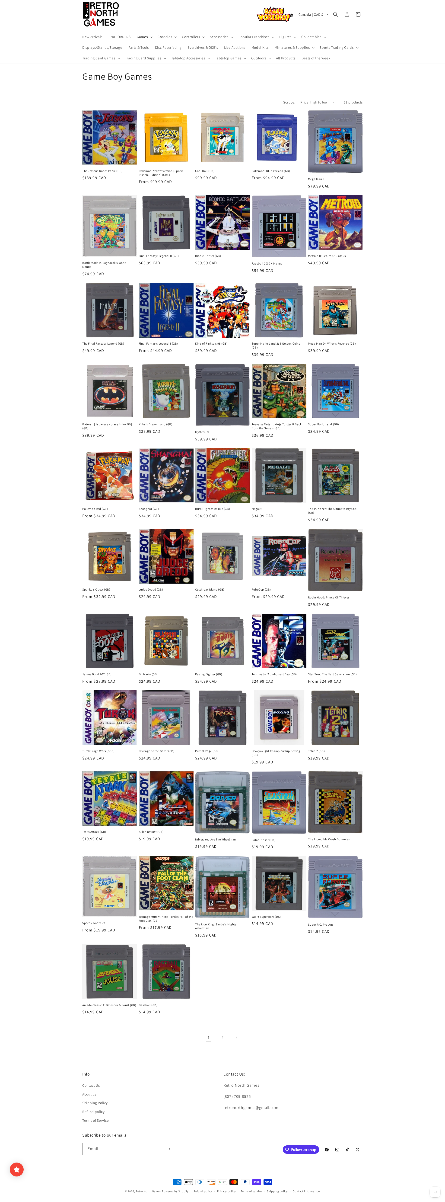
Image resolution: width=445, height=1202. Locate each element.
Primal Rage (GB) (207, 751)
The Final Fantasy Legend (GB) (103, 344)
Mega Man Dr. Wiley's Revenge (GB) (332, 344)
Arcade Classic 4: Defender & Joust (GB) (109, 1005)
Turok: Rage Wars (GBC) (98, 751)
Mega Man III (316, 179)
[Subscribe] (168, 1149)
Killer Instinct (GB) (151, 832)
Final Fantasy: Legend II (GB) (158, 344)
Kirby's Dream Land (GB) (155, 424)
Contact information (306, 1191)
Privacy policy (226, 1191)
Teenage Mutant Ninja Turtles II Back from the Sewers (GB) (277, 426)
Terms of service (251, 1191)
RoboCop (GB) (261, 589)
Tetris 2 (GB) (316, 751)
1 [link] (209, 1037)
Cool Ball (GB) (204, 171)
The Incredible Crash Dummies (329, 839)
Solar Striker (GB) (264, 840)
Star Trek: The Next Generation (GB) (332, 674)
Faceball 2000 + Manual (267, 263)
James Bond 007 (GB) (96, 674)
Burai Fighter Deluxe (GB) (212, 509)
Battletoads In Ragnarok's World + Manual (105, 265)
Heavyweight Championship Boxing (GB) (276, 753)
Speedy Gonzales (93, 923)
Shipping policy (277, 1191)
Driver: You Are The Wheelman (215, 839)
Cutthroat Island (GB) (209, 589)
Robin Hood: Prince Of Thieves (328, 597)
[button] (144, 37)
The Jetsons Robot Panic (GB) (102, 171)
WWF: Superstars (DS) (266, 917)
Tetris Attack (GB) (94, 832)
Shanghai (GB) (149, 509)
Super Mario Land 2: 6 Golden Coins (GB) (276, 345)
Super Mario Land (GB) (323, 424)
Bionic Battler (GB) (208, 256)
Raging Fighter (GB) (208, 674)
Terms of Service (95, 1120)
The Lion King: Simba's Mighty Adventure (215, 926)
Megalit (257, 509)
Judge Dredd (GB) (151, 589)
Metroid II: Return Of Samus (327, 256)
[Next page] (236, 1037)
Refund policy (93, 1111)
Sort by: (289, 102)
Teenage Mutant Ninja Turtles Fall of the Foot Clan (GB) (166, 919)
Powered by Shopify (175, 1191)
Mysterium (202, 432)
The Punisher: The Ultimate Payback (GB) (332, 511)
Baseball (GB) (148, 1005)
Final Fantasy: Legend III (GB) (159, 256)
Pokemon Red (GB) (95, 509)
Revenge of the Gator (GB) (157, 751)
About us (89, 1094)
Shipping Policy (95, 1102)
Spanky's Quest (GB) (96, 589)
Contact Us (91, 1085)
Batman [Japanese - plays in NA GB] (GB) (107, 426)
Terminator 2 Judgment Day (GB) (274, 674)
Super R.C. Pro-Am (320, 925)
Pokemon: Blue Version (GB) (271, 171)
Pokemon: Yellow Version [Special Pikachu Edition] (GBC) (161, 173)
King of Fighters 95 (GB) (211, 344)
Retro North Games (148, 1191)
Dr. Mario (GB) (148, 674)
